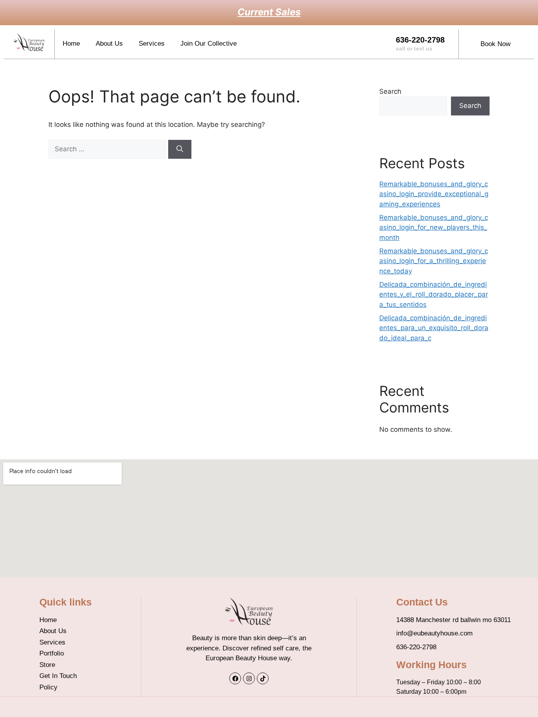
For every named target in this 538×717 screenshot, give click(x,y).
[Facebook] (235, 678)
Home (71, 43)
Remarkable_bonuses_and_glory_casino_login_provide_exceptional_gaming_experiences (433, 194)
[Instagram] (249, 678)
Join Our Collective (208, 43)
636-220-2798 (420, 43)
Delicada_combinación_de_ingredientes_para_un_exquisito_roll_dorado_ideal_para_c (433, 328)
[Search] (179, 149)
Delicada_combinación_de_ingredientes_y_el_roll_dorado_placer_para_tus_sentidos (433, 294)
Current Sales (269, 12)
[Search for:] (108, 149)
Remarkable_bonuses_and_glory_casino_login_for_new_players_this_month (433, 227)
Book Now (495, 44)
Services (152, 43)
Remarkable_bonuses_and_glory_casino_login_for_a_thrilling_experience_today (433, 261)
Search (390, 91)
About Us (109, 43)
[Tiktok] (263, 678)
